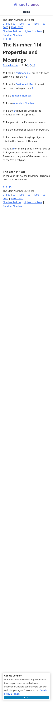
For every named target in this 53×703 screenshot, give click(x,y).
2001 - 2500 (17, 27)
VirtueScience (26, 4)
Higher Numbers (33, 31)
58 (30, 73)
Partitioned (21, 73)
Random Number (12, 35)
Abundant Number (23, 103)
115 (9, 38)
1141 (31, 84)
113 (5, 38)
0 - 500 (6, 23)
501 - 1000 (18, 23)
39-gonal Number (21, 95)
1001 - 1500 (32, 23)
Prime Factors (10, 65)
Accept (27, 697)
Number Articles (12, 31)
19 (33, 65)
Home (26, 11)
